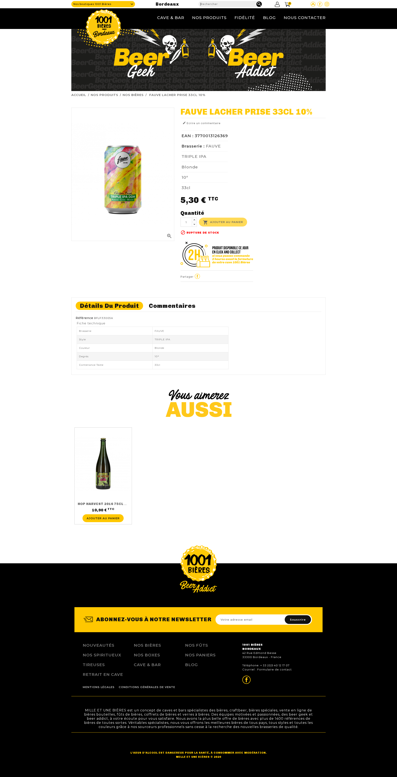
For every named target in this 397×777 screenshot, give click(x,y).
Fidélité (244, 17)
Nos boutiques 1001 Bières (92, 4)
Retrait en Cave (103, 674)
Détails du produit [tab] (109, 305)
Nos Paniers (200, 654)
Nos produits (209, 17)
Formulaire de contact (274, 669)
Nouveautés (98, 645)
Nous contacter (305, 17)
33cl (186, 187)
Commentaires (172, 305)
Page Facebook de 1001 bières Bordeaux (319, 4)
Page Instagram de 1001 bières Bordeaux (326, 4)
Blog (269, 17)
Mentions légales (99, 687)
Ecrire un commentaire (202, 123)
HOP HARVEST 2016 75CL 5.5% (105, 504)
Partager (197, 276)
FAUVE (213, 146)
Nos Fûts (196, 645)
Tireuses (94, 664)
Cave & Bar (170, 17)
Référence (84, 318)
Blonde (190, 166)
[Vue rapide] (103, 512)
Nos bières (147, 645)
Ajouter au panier (223, 222)
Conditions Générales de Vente (147, 687)
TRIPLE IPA (194, 156)
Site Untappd (313, 4)
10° (185, 177)
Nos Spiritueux (102, 654)
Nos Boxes (147, 654)
